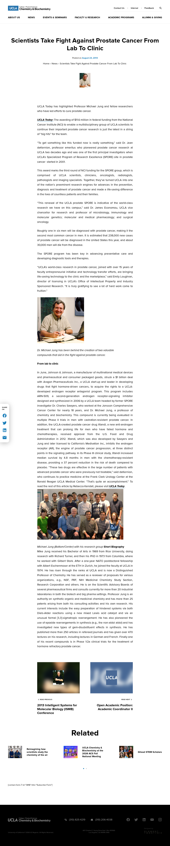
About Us (14, 17)
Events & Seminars (55, 17)
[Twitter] (4, 422)
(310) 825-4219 (77, 819)
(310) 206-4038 (103, 819)
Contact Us (119, 8)
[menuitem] (14, 17)
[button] (160, 8)
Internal (134, 8)
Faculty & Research (87, 17)
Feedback (149, 8)
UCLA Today (117, 486)
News (31, 17)
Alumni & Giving (152, 17)
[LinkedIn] (4, 430)
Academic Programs (121, 17)
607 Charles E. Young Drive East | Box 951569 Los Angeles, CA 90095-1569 (99, 832)
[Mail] (4, 437)
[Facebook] (4, 415)
